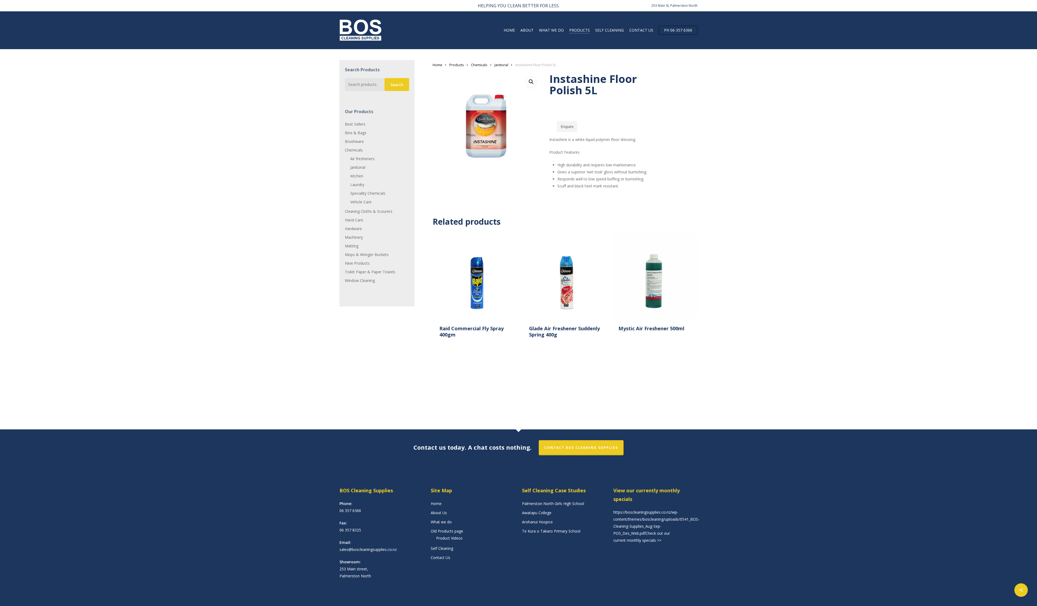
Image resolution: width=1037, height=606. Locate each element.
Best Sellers (355, 124)
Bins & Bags (355, 132)
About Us (439, 512)
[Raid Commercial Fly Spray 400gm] (476, 276)
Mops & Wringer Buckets (367, 254)
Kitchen (356, 176)
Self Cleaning (442, 548)
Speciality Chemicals (367, 193)
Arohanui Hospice (537, 521)
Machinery (354, 237)
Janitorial (357, 167)
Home (437, 64)
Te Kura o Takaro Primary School (551, 531)
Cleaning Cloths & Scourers (368, 211)
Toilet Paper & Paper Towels (370, 271)
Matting (351, 245)
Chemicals (354, 150)
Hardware (353, 228)
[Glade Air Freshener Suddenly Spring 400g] (565, 276)
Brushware (354, 141)
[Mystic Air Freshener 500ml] (655, 276)
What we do (441, 521)
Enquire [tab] (567, 126)
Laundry (357, 184)
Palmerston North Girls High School (553, 503)
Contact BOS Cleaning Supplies (581, 447)
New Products (357, 263)
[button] (531, 82)
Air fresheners (362, 158)
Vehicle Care (361, 201)
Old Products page (447, 531)
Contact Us (440, 557)
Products (456, 64)
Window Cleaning (360, 280)
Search (396, 84)
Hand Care (354, 220)
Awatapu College (536, 512)
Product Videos (449, 538)
